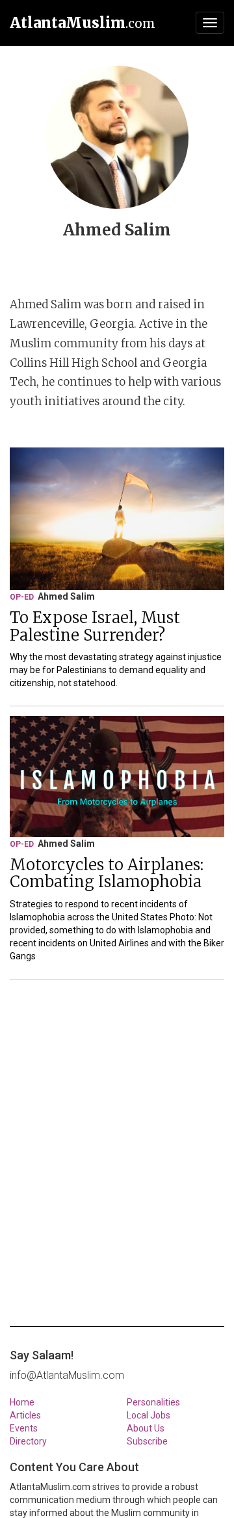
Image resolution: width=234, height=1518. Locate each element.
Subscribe (147, 1441)
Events (24, 1428)
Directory (28, 1441)
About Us (145, 1428)
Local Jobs (148, 1415)
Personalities (153, 1402)
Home (22, 1402)
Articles (25, 1415)
